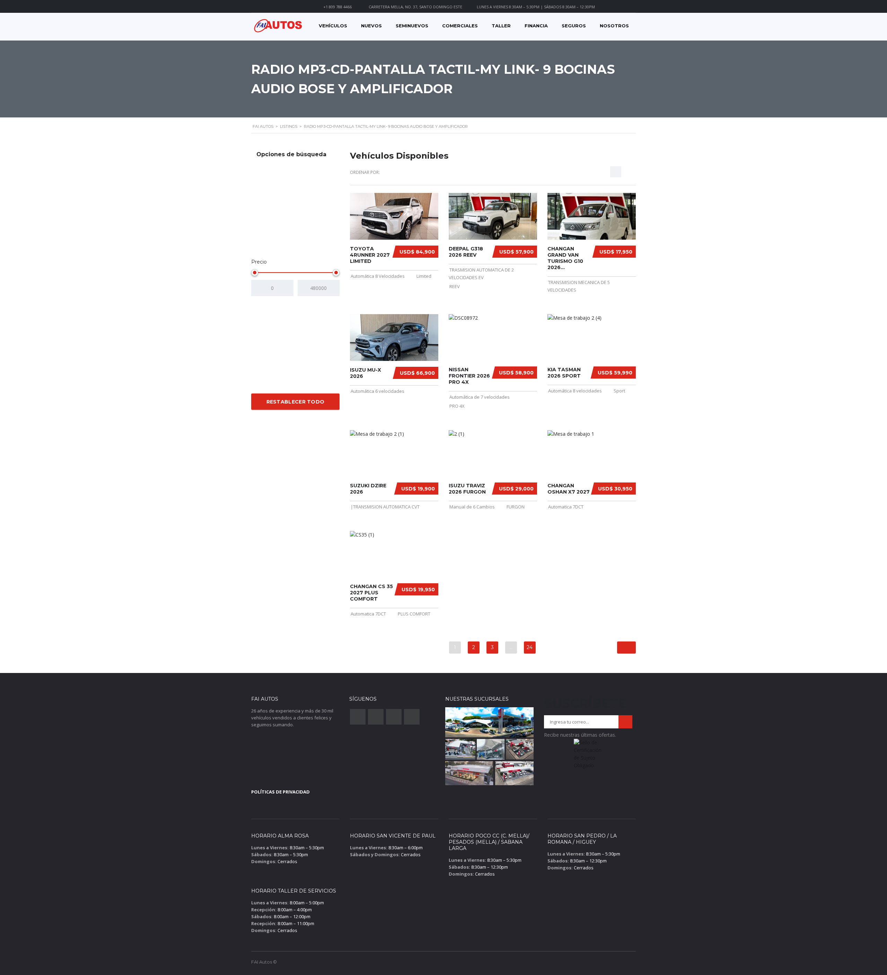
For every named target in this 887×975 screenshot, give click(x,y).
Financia (536, 25)
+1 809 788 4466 (337, 6)
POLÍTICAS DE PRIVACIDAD (280, 792)
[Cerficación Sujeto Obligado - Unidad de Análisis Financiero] (588, 756)
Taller (501, 25)
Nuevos (371, 25)
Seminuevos (412, 25)
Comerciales (460, 25)
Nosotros (614, 25)
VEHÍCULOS (333, 25)
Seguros (574, 25)
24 (530, 647)
